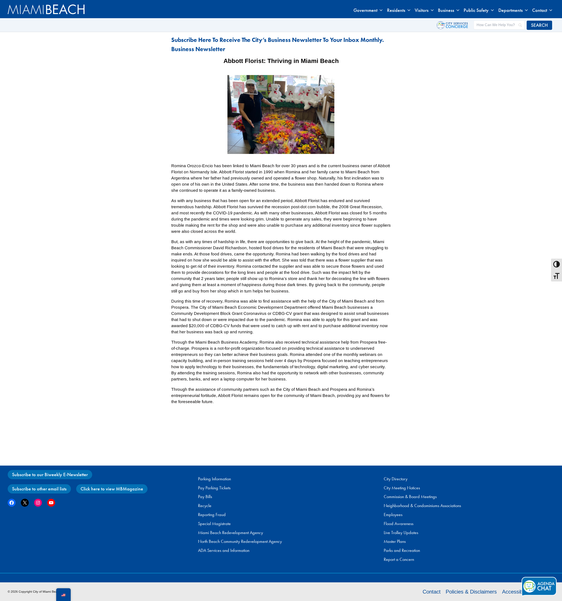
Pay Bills (205, 496)
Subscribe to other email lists (39, 489)
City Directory (395, 478)
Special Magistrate (214, 523)
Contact (432, 592)
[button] (379, 10)
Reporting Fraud (212, 514)
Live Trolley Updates (401, 532)
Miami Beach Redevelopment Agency (230, 532)
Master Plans (395, 541)
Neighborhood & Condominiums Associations (422, 505)
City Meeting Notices (402, 487)
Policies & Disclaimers (471, 592)
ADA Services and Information (223, 550)
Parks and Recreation (402, 550)
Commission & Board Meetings (410, 496)
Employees (393, 514)
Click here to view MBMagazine (112, 489)
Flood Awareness (398, 523)
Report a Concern (399, 559)
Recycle (204, 505)
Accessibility (516, 592)
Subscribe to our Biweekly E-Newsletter (50, 474)
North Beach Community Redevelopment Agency (240, 541)
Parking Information (214, 478)
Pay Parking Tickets (214, 487)
